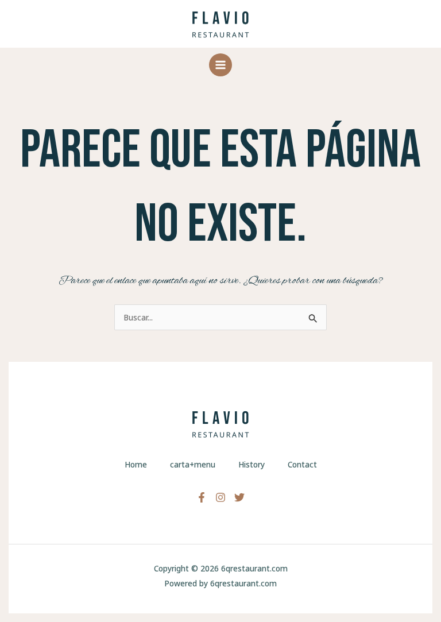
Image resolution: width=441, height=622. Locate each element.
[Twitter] (239, 497)
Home (136, 464)
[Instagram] (220, 497)
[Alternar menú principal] (221, 65)
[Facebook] (201, 497)
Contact (302, 464)
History (251, 464)
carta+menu (192, 464)
